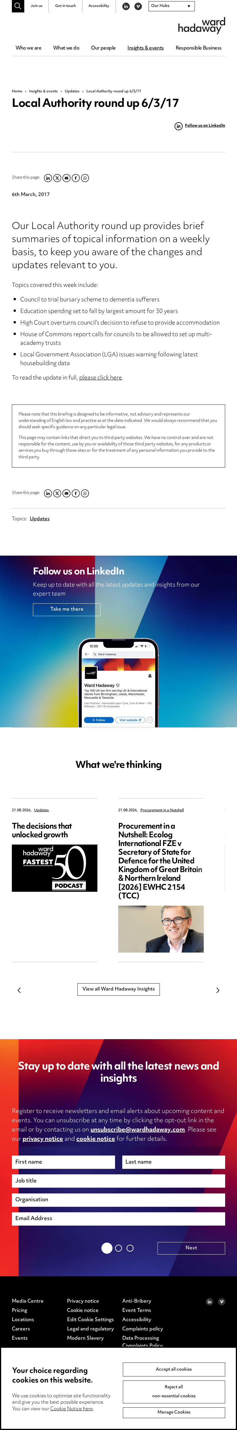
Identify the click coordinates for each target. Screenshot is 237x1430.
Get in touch (65, 6)
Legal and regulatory (90, 1329)
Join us (36, 6)
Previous (19, 990)
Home (17, 91)
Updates (72, 91)
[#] (18, 6)
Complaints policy (142, 1329)
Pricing (19, 1311)
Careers (21, 1329)
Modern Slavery (85, 1338)
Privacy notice (83, 1301)
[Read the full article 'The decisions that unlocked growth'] (54, 868)
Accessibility (98, 6)
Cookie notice (83, 1311)
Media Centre (28, 1301)
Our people (103, 48)
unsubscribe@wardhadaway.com (137, 1130)
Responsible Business (199, 48)
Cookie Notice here (71, 1409)
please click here (100, 378)
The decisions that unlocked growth (42, 831)
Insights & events (145, 48)
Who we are (28, 48)
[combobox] (172, 6)
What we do (66, 48)
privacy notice (43, 1139)
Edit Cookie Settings (90, 1320)
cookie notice (95, 1139)
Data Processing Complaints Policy (142, 1342)
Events (20, 1338)
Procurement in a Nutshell (162, 810)
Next (218, 990)
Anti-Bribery (136, 1301)
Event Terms (136, 1311)
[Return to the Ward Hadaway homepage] (201, 25)
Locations (23, 1320)
